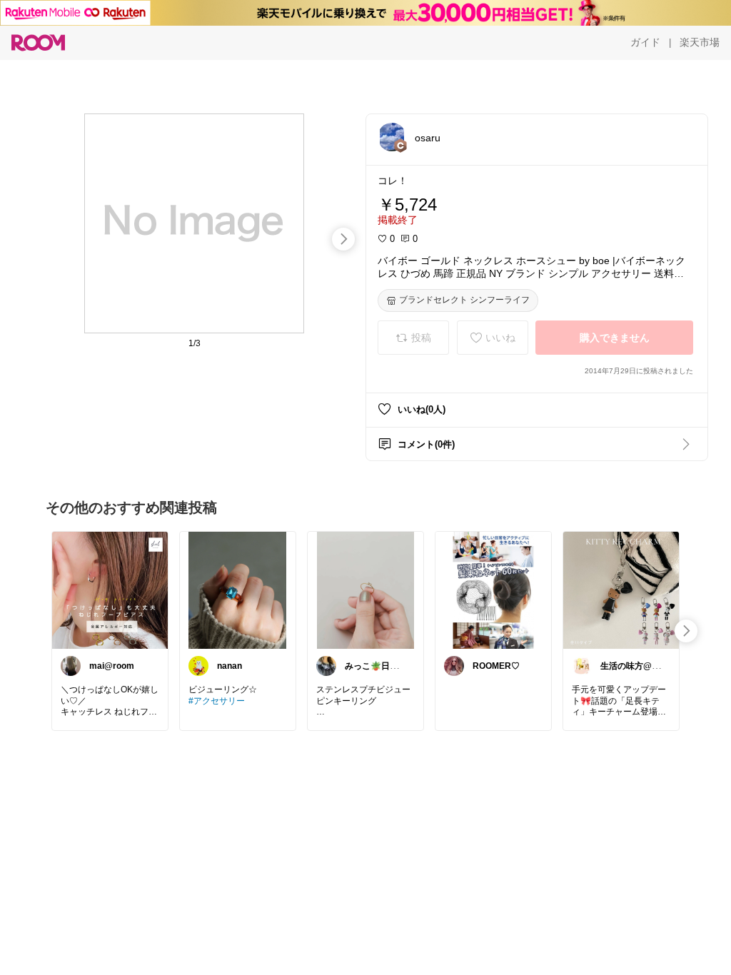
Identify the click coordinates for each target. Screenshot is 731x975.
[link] (110, 589)
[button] (392, 137)
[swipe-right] (343, 239)
